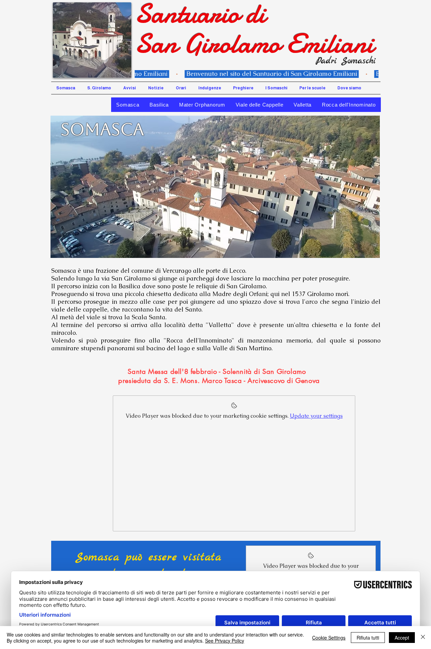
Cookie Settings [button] (328, 637)
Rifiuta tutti (368, 637)
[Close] (423, 637)
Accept (402, 637)
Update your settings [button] (316, 415)
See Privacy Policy (224, 640)
